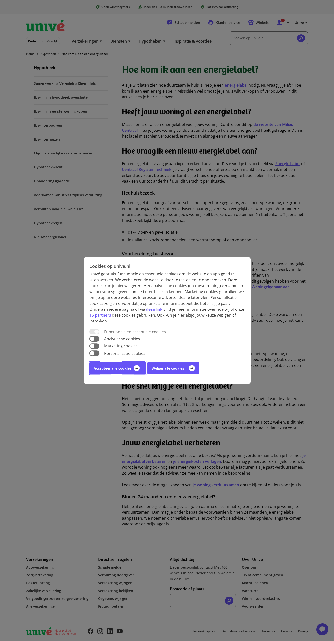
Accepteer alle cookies (112, 368)
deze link (154, 309)
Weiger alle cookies (168, 368)
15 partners (100, 315)
